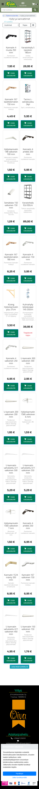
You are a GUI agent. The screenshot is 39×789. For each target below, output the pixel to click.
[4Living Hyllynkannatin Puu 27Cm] (11, 293)
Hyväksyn (19, 773)
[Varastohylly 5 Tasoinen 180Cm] (28, 36)
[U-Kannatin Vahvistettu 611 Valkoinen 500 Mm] (11, 454)
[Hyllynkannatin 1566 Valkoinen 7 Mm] (11, 512)
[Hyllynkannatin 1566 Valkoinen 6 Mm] (28, 401)
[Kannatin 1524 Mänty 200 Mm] (11, 564)
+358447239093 (19, 738)
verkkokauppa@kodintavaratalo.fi (18, 743)
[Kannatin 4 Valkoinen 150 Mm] (28, 243)
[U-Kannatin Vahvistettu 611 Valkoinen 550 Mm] (28, 454)
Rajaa (25, 25)
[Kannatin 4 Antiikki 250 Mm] (28, 512)
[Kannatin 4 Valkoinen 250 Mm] (11, 347)
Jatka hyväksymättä (19, 777)
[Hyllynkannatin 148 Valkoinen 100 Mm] (11, 138)
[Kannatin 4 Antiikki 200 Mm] (28, 138)
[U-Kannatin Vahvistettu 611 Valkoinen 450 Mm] (11, 616)
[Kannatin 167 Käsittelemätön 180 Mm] (11, 243)
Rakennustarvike (12, 15)
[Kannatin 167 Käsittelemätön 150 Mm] (11, 88)
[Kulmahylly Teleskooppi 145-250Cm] (28, 293)
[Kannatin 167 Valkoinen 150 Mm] (28, 564)
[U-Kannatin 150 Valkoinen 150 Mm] (28, 616)
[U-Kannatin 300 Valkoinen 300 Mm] (28, 347)
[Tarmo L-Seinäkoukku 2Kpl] (28, 88)
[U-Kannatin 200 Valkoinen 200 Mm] (11, 401)
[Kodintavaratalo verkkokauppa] (11, 4)
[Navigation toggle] (2, 4)
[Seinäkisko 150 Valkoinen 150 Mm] (11, 192)
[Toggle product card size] (33, 25)
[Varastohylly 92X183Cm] (28, 192)
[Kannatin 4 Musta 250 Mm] (11, 36)
